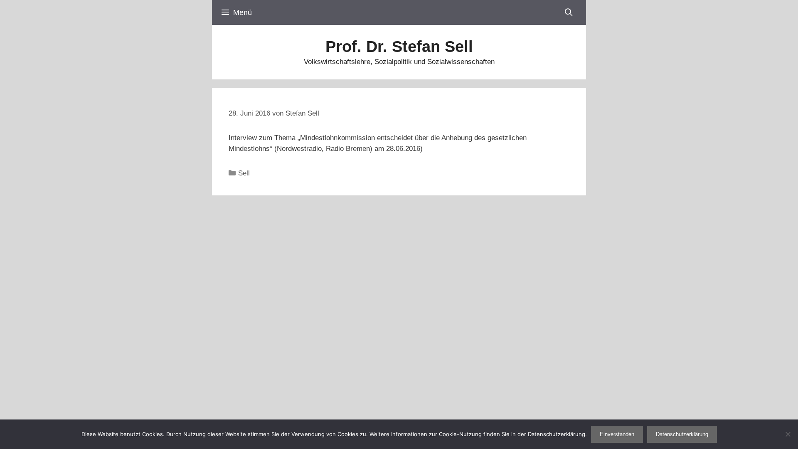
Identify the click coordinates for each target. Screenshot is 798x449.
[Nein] (787, 434)
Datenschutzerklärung (682, 434)
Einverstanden (617, 434)
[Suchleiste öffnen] (569, 12)
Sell (244, 173)
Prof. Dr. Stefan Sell (399, 46)
